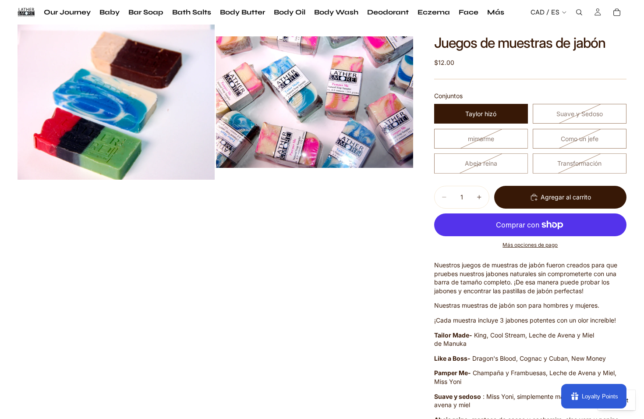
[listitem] (496, 12)
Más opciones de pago (530, 245)
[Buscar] (579, 12)
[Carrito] (616, 12)
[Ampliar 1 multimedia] (116, 102)
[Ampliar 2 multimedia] (314, 102)
